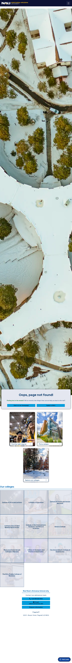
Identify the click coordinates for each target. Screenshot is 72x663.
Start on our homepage (21, 405)
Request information (36, 607)
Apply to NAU (50, 405)
